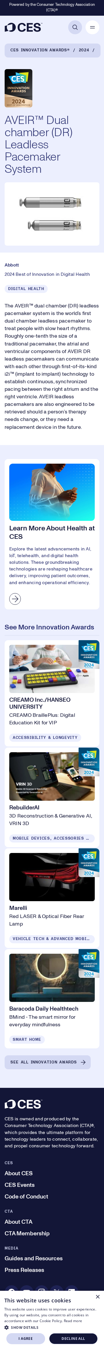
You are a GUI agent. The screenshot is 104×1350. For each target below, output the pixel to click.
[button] (52, 1327)
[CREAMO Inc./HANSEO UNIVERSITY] (52, 693)
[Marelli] (52, 898)
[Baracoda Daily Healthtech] (52, 999)
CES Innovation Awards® (40, 50)
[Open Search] (75, 27)
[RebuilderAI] (52, 797)
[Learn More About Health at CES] (52, 534)
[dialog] (52, 1320)
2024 (84, 50)
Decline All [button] (73, 1338)
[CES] (23, 27)
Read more (73, 1320)
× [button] (97, 1297)
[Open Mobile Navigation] (92, 27)
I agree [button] (25, 1338)
